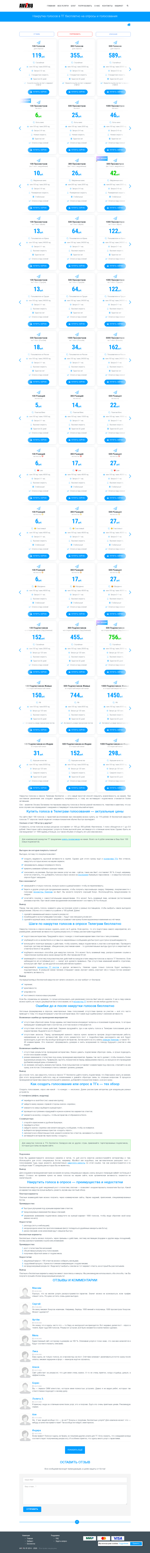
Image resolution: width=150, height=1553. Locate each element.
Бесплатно (31, 1544)
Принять (136, 1543)
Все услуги (63, 6)
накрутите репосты (76, 1163)
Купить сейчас (40, 92)
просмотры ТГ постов (48, 967)
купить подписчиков (71, 839)
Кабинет (119, 6)
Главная (51, 6)
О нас (97, 6)
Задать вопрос (61, 1541)
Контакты (107, 6)
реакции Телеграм (111, 1040)
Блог (73, 6)
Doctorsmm (83, 875)
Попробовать (85, 6)
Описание (113, 34)
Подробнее (123, 1543)
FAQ (57, 1538)
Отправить (32, 1509)
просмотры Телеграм (43, 892)
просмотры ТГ (79, 1002)
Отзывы (37, 34)
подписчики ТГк (111, 859)
